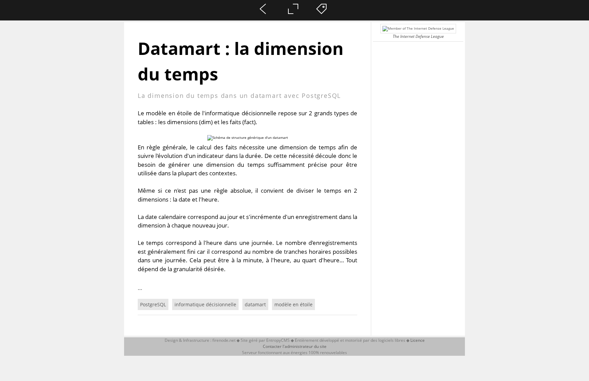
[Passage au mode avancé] (295, 21)
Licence (417, 340)
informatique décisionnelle (205, 304)
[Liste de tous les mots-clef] (322, 21)
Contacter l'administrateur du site (295, 346)
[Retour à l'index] (267, 21)
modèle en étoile (293, 304)
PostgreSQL (153, 304)
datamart (255, 304)
